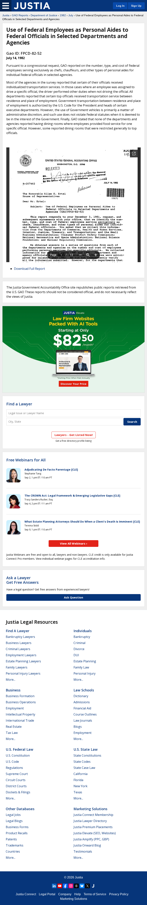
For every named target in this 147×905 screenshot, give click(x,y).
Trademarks (14, 845)
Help (77, 894)
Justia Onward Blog (87, 845)
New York (80, 786)
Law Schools (84, 690)
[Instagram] (71, 886)
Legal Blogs (14, 821)
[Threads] (76, 886)
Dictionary (81, 696)
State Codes (82, 761)
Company (64, 894)
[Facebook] (65, 886)
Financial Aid (82, 708)
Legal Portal (47, 894)
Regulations (14, 768)
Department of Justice (44, 15)
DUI (76, 655)
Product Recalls (17, 833)
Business (13, 690)
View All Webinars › (73, 543)
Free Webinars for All (26, 460)
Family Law (81, 667)
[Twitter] (87, 886)
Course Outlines (85, 714)
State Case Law (84, 768)
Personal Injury (85, 673)
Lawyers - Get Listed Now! (74, 435)
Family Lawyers (16, 667)
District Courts (16, 786)
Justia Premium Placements (93, 827)
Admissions (82, 702)
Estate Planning (85, 661)
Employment (15, 708)
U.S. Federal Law (19, 749)
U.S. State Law (86, 749)
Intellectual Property (20, 714)
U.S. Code (12, 761)
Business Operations (21, 702)
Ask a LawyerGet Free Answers (22, 580)
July (70, 15)
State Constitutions (87, 755)
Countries (13, 851)
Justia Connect (26, 894)
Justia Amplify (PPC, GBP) (91, 839)
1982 (63, 15)
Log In (120, 5)
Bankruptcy (82, 637)
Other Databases (20, 809)
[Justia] (32, 5)
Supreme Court (17, 774)
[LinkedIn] (54, 886)
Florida (78, 780)
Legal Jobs (13, 815)
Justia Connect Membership (93, 815)
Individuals (83, 631)
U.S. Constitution (18, 755)
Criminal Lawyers (18, 649)
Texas (78, 792)
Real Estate (14, 726)
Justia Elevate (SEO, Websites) (95, 833)
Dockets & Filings (18, 792)
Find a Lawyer (19, 404)
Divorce (79, 649)
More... (10, 679)
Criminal (79, 643)
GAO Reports (20, 15)
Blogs (78, 726)
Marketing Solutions (90, 809)
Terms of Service (95, 894)
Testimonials (83, 851)
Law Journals (83, 720)
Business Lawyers (18, 643)
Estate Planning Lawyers (23, 661)
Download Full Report (29, 269)
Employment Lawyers (21, 655)
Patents (11, 839)
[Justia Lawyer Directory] (93, 886)
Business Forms (17, 827)
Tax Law (12, 733)
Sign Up (136, 5)
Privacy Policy (118, 894)
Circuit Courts (15, 780)
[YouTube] (59, 886)
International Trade (20, 720)
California (80, 774)
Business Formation (20, 696)
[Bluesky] (82, 886)
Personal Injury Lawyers (23, 673)
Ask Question (73, 597)
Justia (5, 15)
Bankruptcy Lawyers (20, 637)
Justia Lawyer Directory (90, 821)
